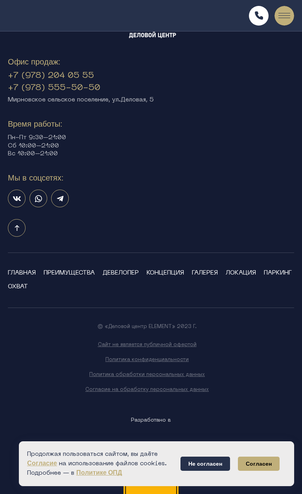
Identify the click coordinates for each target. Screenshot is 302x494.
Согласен (259, 464)
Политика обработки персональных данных (147, 374)
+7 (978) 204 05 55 (51, 76)
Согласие (42, 463)
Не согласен (205, 464)
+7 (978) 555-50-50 (54, 88)
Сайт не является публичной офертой (147, 344)
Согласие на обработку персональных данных (147, 389)
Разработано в (151, 420)
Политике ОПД (99, 472)
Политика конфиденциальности (147, 359)
